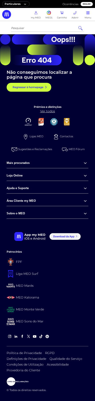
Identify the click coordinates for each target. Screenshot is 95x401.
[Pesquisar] (80, 28)
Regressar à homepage (28, 87)
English (87, 4)
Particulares (13, 4)
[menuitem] (47, 163)
